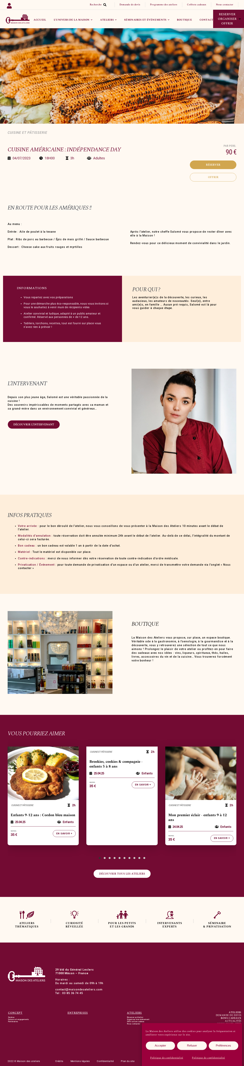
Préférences (223, 1045)
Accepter (160, 1045)
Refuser (192, 1045)
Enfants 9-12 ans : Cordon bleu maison (43, 815)
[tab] (99, 858)
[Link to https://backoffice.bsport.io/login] (21, 5)
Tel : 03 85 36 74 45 (69, 993)
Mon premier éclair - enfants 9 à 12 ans (197, 817)
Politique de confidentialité (166, 1058)
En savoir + (64, 833)
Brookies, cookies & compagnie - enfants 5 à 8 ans (116, 764)
